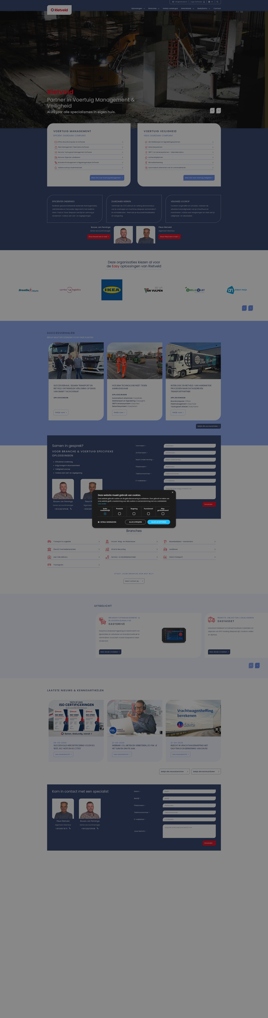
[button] (107, 522)
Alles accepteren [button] (158, 522)
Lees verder (102, 504)
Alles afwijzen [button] (135, 522)
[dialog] (134, 509)
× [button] (172, 492)
